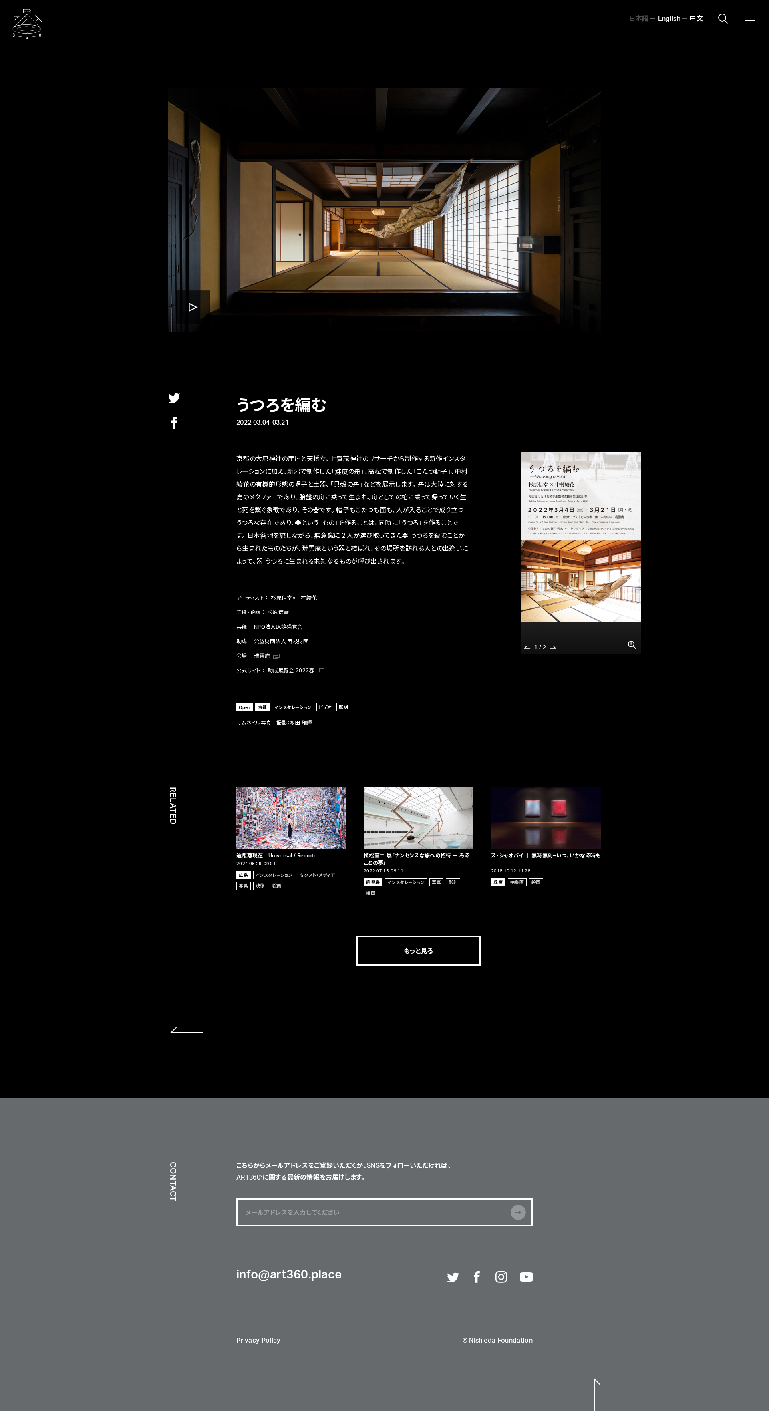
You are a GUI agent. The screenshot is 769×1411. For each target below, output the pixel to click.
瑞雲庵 (262, 655)
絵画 (277, 885)
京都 (262, 707)
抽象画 (517, 882)
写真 (243, 885)
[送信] (518, 1212)
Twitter (453, 1277)
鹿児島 (373, 882)
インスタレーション (292, 707)
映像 (260, 885)
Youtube (526, 1277)
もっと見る (418, 950)
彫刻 (343, 707)
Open (244, 707)
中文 (696, 18)
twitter (174, 398)
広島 (243, 875)
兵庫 (498, 882)
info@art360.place (289, 1275)
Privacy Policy (258, 1341)
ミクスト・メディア (317, 875)
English (669, 18)
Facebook (477, 1277)
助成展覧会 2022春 (291, 670)
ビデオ (325, 707)
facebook (174, 423)
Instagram (501, 1277)
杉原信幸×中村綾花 (294, 597)
